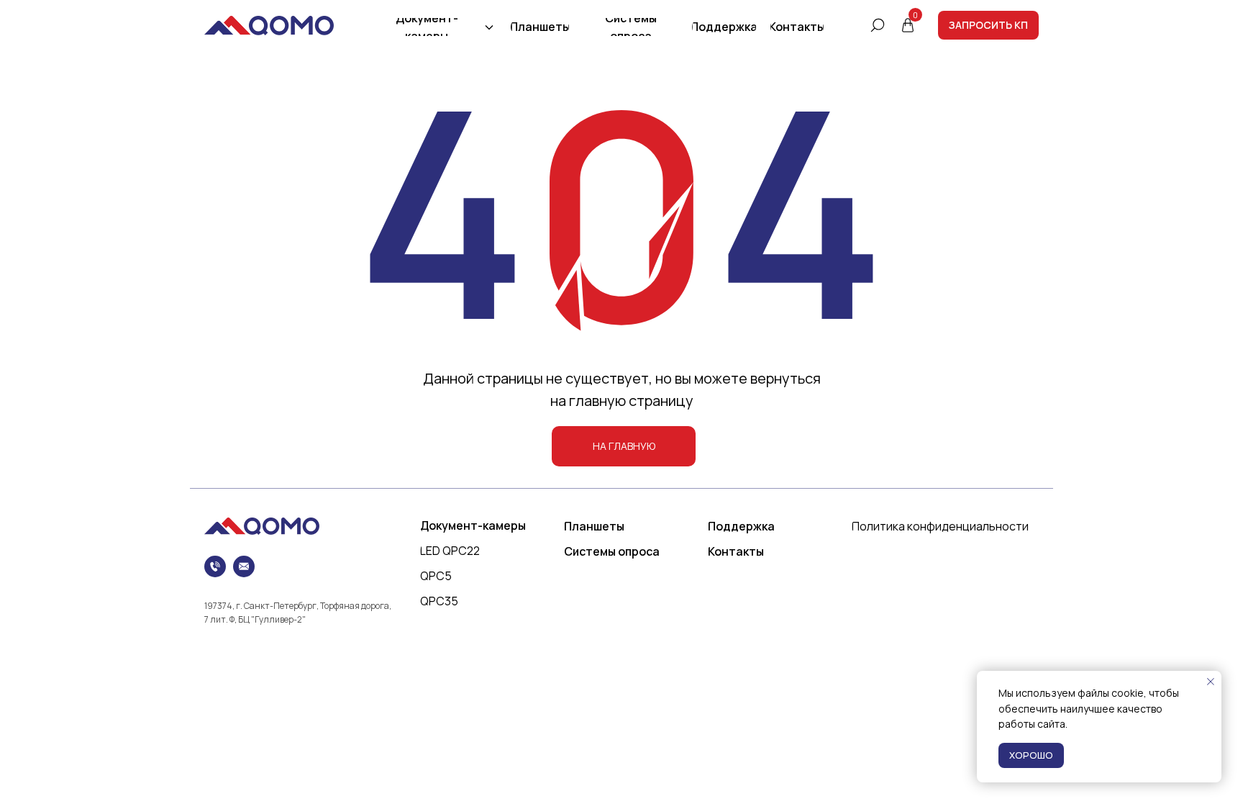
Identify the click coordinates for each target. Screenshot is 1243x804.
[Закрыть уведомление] (1210, 681)
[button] (988, 25)
